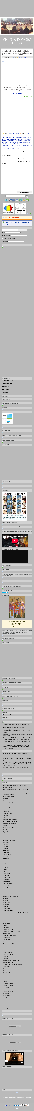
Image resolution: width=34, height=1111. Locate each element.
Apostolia (5, 809)
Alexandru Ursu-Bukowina (9, 800)
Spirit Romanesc (7, 975)
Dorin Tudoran (6, 848)
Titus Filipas (6, 987)
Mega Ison (5, 900)
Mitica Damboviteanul (8, 910)
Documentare (11, 133)
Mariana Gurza (6, 894)
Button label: (5, 241)
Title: (3, 232)
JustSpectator (6, 881)
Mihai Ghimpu (6, 902)
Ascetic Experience (7, 813)
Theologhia (5, 981)
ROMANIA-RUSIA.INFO (8, 952)
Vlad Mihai (5, 1006)
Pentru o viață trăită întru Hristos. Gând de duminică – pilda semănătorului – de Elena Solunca (17, 738)
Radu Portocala (6, 933)
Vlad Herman (6, 1004)
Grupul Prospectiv (7, 861)
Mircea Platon (6, 908)
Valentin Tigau (6, 993)
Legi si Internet (6, 885)
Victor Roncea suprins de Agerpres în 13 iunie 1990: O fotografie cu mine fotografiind (16, 754)
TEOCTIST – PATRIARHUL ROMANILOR (12, 979)
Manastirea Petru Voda (8, 892)
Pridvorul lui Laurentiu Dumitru (10, 929)
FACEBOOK (5, 393)
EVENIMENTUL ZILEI (7, 383)
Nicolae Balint (6, 919)
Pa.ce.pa (5, 925)
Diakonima (5, 844)
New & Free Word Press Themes (10, 917)
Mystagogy (5, 914)
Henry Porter (6, 863)
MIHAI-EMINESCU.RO (8, 904)
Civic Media (26, 133)
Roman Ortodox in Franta (9, 948)
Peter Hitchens (6, 927)
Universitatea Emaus (8, 991)
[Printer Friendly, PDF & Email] (28, 96)
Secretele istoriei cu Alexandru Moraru (12, 960)
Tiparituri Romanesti (8, 985)
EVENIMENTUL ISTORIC (8, 380)
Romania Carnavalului (8, 950)
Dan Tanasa (6, 842)
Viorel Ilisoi (5, 997)
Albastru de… (6, 798)
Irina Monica (6, 875)
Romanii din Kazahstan (8, 954)
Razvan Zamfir (6, 939)
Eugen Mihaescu (7, 854)
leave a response (10, 151)
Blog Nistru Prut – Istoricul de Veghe (11, 827)
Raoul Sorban (6, 937)
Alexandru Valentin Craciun (9, 802)
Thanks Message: (6, 235)
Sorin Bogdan (6, 970)
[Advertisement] (17, 8)
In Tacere (5, 869)
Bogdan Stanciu (7, 832)
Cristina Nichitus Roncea (9, 840)
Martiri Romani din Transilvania (10, 896)
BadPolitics (5, 817)
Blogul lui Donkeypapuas (9, 829)
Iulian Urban (6, 879)
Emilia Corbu (6, 852)
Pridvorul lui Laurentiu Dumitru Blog (11, 931)
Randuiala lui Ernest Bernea (9, 935)
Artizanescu (6, 811)
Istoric (4, 134)
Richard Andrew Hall (8, 946)
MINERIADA (6, 906)
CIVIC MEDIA (6, 836)
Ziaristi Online (22, 722)
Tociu (4, 989)
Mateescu (5, 898)
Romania (7, 134)
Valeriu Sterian (6, 995)
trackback (18, 151)
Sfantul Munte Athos (8, 966)
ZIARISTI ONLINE (6, 386)
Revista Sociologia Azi (8, 943)
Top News (17, 133)
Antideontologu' (6, 807)
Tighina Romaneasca (8, 983)
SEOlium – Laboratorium (9, 962)
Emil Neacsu (6, 850)
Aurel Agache (6, 815)
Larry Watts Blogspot (8, 883)
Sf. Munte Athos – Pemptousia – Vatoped (12, 964)
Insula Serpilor (6, 873)
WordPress (29, 1097)
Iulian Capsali (6, 877)
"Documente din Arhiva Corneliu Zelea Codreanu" (15, 785)
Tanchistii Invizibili (7, 977)
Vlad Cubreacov (7, 1002)
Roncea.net (6, 956)
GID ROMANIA (6, 858)
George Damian (7, 856)
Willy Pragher (6, 1008)
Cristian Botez (6, 838)
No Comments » (22, 57)
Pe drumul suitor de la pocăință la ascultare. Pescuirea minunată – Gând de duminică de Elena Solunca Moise (16, 745)
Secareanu (5, 958)
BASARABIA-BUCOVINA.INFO (10, 821)
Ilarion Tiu (5, 867)
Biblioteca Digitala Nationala (10, 823)
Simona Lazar (6, 968)
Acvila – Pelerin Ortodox (8, 796)
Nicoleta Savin (6, 921)
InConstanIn (6, 871)
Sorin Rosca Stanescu (8, 973)
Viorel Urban (6, 999)
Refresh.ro (5, 941)
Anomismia (5, 805)
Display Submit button (9, 238)
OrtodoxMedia (6, 923)
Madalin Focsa (6, 888)
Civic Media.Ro (17, 93)
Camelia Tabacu (7, 834)
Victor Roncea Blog (17, 41)
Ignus (4, 865)
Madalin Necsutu (7, 890)
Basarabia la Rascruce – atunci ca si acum (13, 819)
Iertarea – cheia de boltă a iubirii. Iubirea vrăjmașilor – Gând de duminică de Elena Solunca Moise (17, 742)
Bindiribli (5, 825)
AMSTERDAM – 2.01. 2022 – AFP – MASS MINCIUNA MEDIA (17, 771)
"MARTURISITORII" (7, 787)
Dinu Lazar (5, 846)
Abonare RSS (15, 217)
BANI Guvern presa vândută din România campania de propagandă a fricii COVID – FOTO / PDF (16, 768)
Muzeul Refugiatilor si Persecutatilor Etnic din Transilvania (17, 912)
